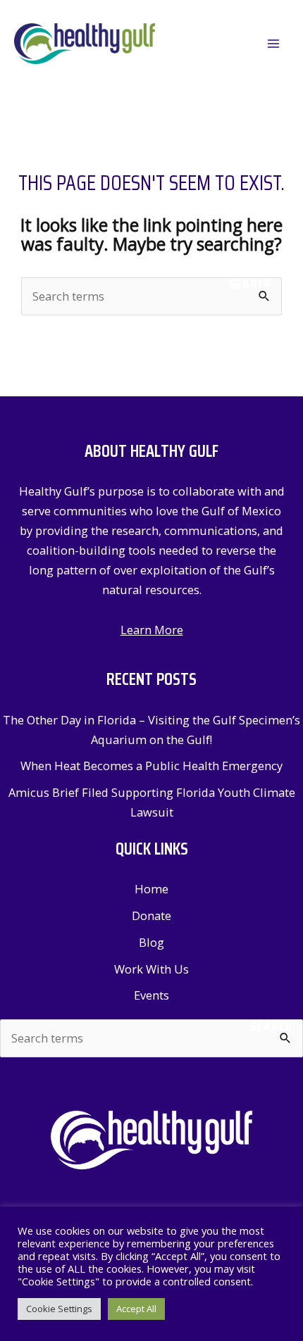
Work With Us (151, 969)
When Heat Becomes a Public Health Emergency (151, 765)
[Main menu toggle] (273, 44)
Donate (151, 915)
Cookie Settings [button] (59, 1308)
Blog (151, 942)
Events (151, 995)
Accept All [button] (136, 1308)
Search (250, 284)
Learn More (151, 630)
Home (151, 889)
